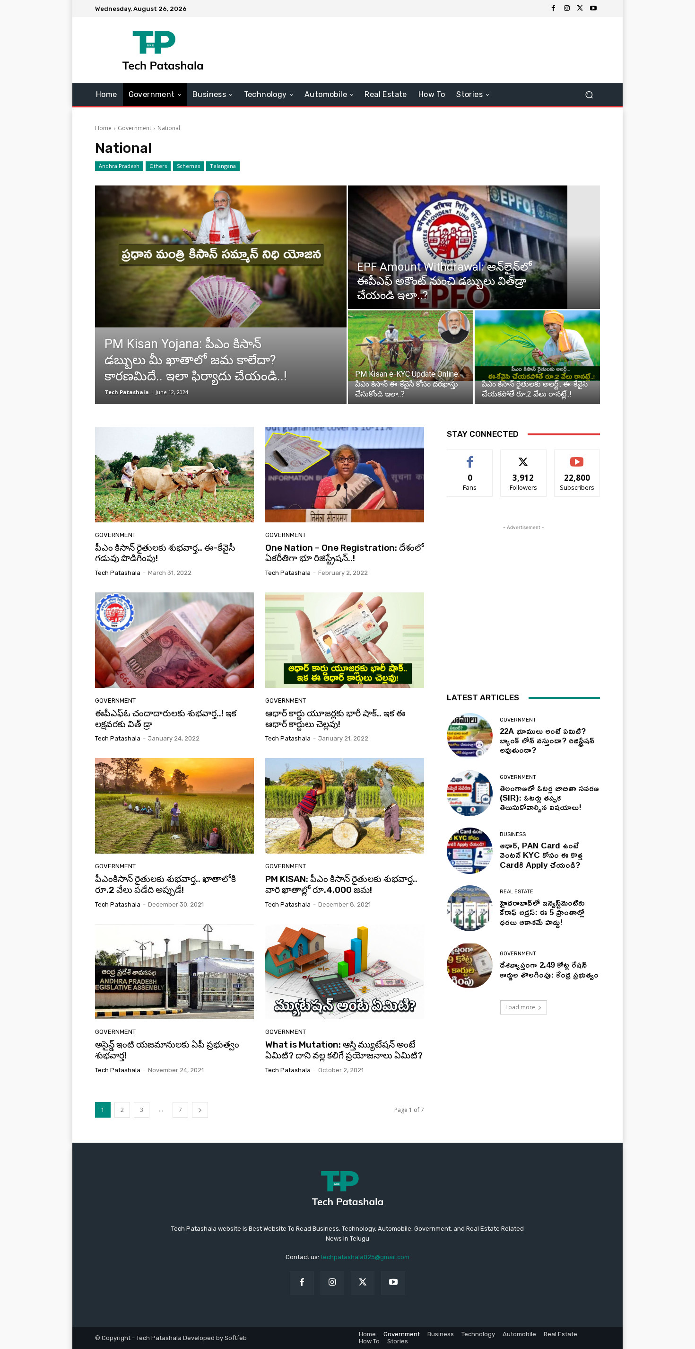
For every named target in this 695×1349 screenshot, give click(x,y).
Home (103, 128)
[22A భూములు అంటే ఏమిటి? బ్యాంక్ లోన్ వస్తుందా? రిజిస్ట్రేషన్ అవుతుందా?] (470, 736)
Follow (524, 456)
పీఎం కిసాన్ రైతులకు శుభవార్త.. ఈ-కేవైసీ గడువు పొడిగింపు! (165, 553)
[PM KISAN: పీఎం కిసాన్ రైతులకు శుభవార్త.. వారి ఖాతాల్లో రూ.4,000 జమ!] (344, 806)
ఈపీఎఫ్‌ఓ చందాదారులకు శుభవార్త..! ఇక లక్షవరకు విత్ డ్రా (165, 719)
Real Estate (516, 891)
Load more (520, 1007)
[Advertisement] (426, 50)
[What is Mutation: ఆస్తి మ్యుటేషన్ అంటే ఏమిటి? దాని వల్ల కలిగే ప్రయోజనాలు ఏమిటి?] (344, 972)
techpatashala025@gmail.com (365, 1257)
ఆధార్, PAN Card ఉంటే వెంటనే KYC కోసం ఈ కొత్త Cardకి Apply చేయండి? (541, 855)
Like (470, 456)
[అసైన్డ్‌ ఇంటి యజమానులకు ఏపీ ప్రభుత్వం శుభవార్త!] (174, 972)
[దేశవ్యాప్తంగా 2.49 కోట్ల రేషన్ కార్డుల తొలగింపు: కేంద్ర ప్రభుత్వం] (470, 965)
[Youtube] (593, 8)
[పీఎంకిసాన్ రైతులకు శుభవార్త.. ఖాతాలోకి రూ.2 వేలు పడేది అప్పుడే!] (174, 806)
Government (134, 128)
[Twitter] (580, 8)
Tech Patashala (126, 392)
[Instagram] (566, 8)
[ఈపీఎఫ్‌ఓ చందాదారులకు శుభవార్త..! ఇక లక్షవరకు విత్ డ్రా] (174, 640)
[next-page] (200, 1110)
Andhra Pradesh (119, 165)
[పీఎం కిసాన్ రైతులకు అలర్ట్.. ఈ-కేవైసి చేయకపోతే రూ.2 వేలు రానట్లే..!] (537, 345)
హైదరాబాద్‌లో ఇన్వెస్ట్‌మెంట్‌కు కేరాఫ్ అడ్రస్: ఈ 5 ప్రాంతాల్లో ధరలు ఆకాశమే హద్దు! (542, 912)
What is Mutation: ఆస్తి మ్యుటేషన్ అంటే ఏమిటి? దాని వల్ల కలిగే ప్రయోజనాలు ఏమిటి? (344, 1050)
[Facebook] (553, 8)
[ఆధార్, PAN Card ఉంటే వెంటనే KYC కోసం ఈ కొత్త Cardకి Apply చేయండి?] (470, 850)
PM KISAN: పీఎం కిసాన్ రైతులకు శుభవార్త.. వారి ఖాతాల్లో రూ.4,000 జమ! (341, 884)
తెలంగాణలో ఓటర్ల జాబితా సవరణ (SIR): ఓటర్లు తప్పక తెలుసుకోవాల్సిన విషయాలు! (549, 797)
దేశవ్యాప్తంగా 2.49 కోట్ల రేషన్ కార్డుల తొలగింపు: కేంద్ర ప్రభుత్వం (549, 969)
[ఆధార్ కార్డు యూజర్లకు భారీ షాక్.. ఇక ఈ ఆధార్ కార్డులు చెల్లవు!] (344, 640)
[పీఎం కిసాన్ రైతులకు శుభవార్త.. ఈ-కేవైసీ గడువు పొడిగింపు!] (174, 474)
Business (513, 834)
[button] (589, 95)
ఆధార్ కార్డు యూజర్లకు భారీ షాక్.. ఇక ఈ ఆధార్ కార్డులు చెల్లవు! (335, 719)
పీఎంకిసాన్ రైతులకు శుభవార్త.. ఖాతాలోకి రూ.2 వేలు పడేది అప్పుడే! (165, 884)
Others (158, 165)
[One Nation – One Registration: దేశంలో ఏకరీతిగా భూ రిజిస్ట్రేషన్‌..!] (344, 474)
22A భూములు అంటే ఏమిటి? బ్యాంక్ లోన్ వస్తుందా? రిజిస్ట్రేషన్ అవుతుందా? (547, 740)
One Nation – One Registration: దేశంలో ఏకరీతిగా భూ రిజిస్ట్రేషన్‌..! (344, 553)
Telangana (223, 165)
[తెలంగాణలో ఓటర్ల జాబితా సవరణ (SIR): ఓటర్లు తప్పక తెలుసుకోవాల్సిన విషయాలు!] (470, 793)
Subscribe (577, 456)
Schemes (188, 165)
